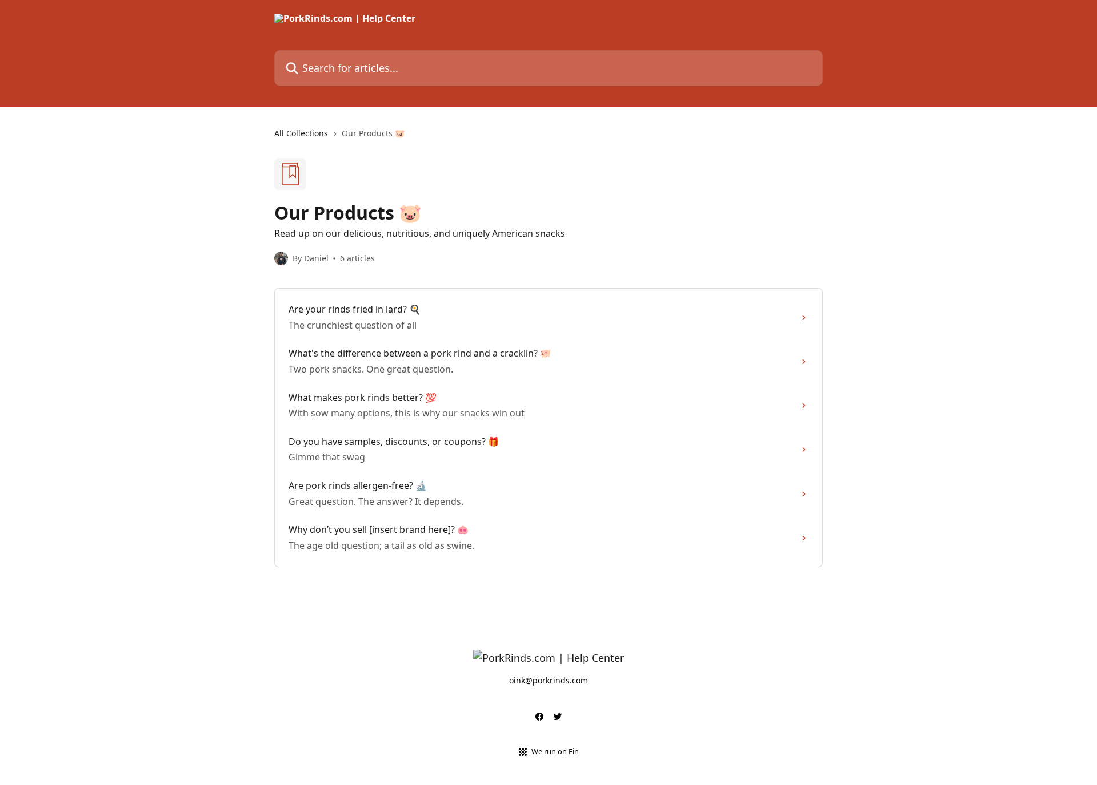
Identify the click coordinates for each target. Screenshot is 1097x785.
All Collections (301, 133)
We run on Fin (555, 751)
